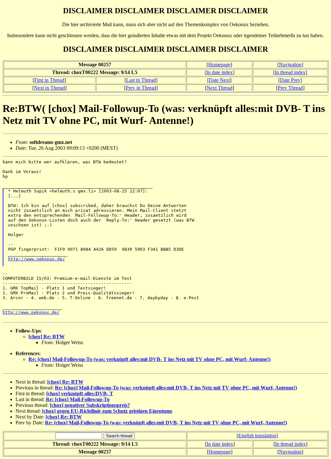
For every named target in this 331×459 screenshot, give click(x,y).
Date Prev (290, 80)
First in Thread (49, 80)
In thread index (290, 72)
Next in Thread (49, 88)
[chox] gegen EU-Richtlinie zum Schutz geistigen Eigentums (107, 411)
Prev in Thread (141, 88)
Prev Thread (290, 88)
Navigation (290, 64)
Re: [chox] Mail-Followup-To (78, 399)
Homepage (219, 64)
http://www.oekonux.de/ (36, 259)
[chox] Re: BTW (46, 336)
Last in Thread (141, 80)
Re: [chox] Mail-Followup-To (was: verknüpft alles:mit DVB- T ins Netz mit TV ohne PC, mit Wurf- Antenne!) (149, 359)
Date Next (219, 80)
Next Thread (219, 88)
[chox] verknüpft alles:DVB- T (79, 393)
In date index (219, 72)
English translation (257, 435)
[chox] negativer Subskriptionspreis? (90, 405)
